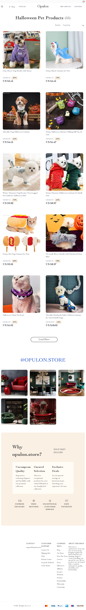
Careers (59, 559)
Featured (78, 6)
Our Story (60, 553)
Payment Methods (47, 562)
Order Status (45, 566)
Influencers (60, 566)
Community (61, 587)
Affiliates (60, 569)
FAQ (43, 556)
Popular (22, 6)
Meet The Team (62, 556)
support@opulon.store (33, 547)
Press (59, 562)
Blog (58, 550)
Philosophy (60, 584)
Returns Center (46, 559)
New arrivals (65, 6)
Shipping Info (45, 553)
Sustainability (61, 581)
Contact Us (45, 550)
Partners (60, 578)
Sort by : (58, 25)
